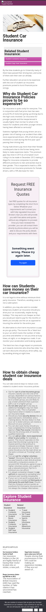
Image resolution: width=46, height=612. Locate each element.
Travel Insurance (26, 511)
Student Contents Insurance (16, 59)
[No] (43, 606)
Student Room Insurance (12, 518)
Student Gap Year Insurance (16, 63)
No (36, 610)
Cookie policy (27, 610)
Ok (41, 610)
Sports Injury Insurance (26, 520)
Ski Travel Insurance (26, 515)
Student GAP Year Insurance (12, 530)
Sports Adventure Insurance (26, 526)
